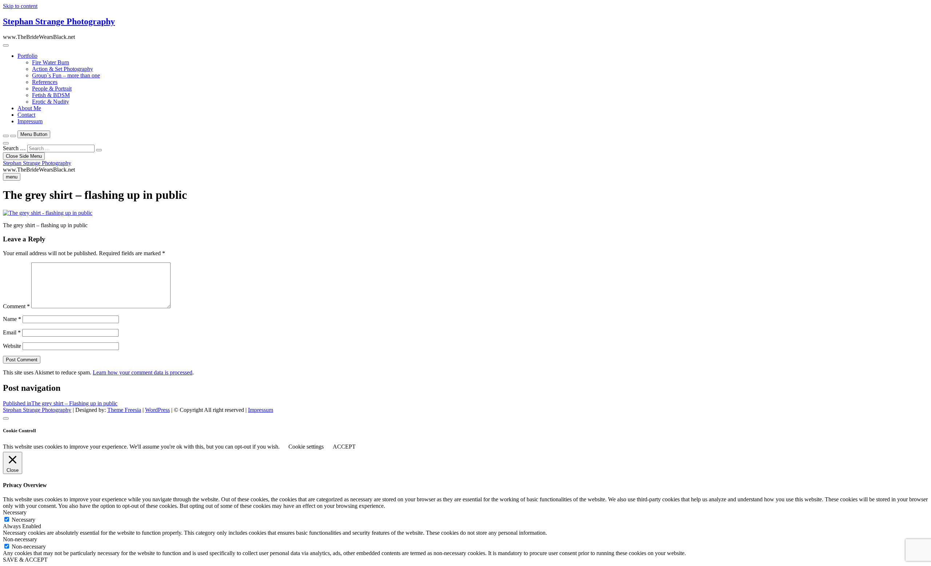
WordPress (157, 410)
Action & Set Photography (62, 69)
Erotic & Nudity (50, 102)
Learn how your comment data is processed (142, 372)
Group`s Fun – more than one (66, 75)
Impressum (30, 121)
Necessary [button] (15, 512)
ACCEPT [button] (344, 446)
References (44, 82)
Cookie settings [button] (306, 446)
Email (12, 332)
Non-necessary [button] (20, 539)
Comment (16, 306)
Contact (26, 115)
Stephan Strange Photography (59, 21)
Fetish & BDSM (51, 95)
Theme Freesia (124, 410)
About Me (29, 108)
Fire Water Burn (50, 62)
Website (12, 346)
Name (12, 319)
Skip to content (20, 6)
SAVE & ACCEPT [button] (25, 560)
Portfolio (27, 56)
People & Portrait (52, 88)
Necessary (23, 520)
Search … (14, 148)
